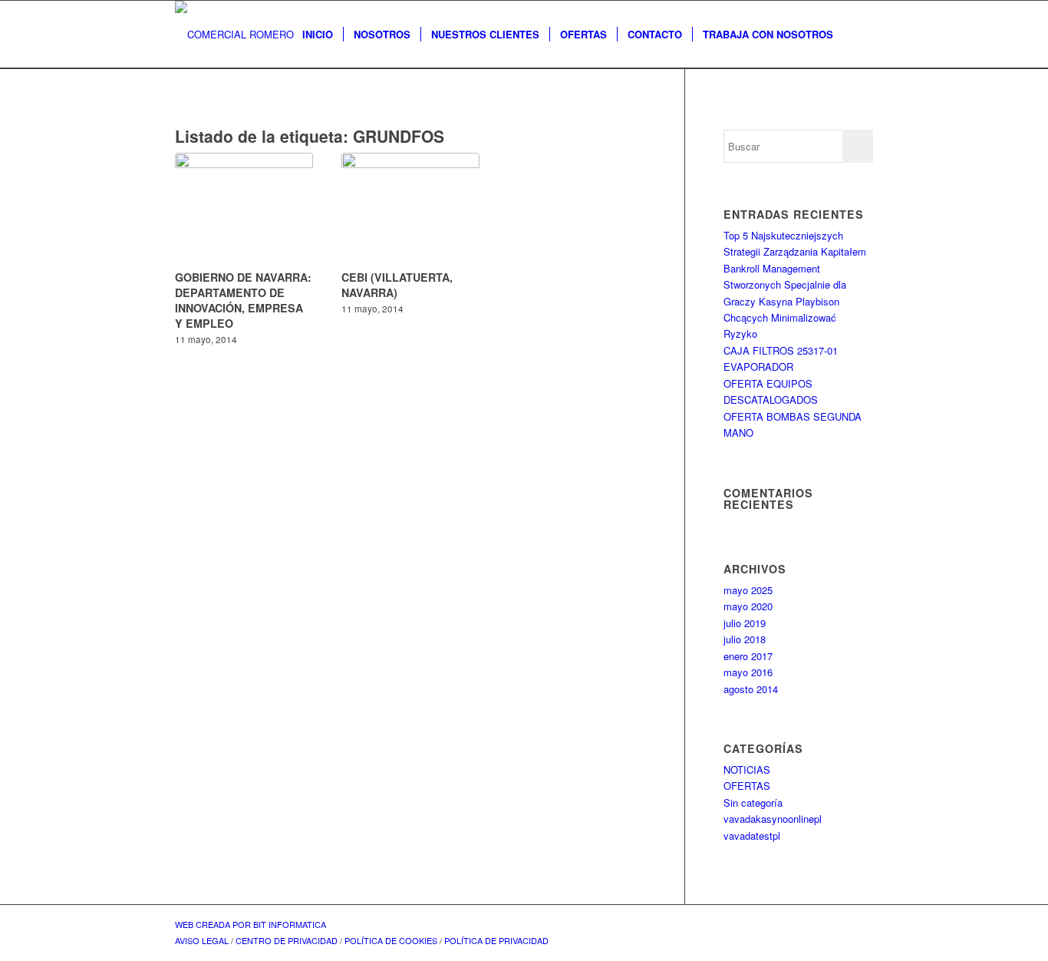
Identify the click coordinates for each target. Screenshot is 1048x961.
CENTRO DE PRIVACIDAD (287, 940)
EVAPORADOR (758, 366)
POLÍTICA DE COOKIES (390, 940)
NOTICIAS (746, 769)
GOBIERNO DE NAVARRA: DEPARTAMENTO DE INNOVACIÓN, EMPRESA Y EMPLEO (243, 300)
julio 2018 (744, 639)
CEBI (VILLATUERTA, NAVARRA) (397, 284)
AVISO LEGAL (202, 940)
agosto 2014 (750, 689)
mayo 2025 (748, 590)
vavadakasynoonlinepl (772, 818)
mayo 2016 (748, 672)
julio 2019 (744, 623)
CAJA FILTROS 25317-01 (780, 350)
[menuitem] (317, 34)
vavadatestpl (751, 835)
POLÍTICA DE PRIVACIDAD (496, 940)
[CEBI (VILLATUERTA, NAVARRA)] (410, 209)
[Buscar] (858, 34)
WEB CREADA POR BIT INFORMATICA (250, 924)
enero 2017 (748, 656)
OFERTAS (746, 785)
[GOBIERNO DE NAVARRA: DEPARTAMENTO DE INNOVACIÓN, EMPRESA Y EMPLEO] (244, 209)
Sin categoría (753, 802)
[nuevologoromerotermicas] (234, 34)
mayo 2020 (748, 606)
